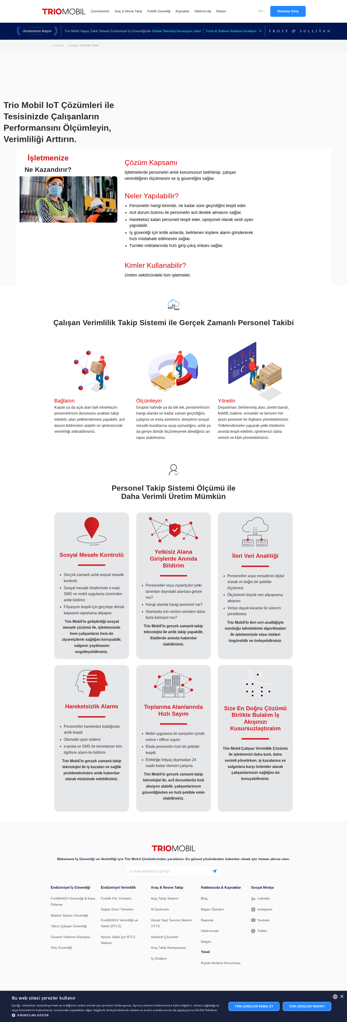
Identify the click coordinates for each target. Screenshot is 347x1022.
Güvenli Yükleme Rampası (70, 937)
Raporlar (207, 920)
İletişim (206, 942)
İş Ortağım (159, 958)
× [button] (341, 996)
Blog (204, 898)
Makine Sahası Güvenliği (69, 915)
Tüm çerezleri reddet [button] (307, 1006)
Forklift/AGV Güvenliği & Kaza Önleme (73, 901)
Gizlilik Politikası (206, 1010)
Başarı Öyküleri (212, 909)
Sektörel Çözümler (164, 937)
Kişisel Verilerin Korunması (221, 963)
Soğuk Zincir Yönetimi (117, 909)
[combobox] (335, 996)
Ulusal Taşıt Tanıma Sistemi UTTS (171, 923)
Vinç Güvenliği (61, 947)
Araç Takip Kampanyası (168, 947)
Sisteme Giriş (288, 11)
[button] (116, 1015)
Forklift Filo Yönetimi (116, 898)
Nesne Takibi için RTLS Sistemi (118, 940)
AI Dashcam (160, 909)
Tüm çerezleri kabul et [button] (254, 1006)
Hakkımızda (210, 931)
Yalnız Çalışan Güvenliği (69, 926)
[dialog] (173, 1006)
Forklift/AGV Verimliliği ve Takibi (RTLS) (119, 923)
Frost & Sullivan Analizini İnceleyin (231, 31)
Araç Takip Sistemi (164, 898)
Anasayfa (58, 45)
